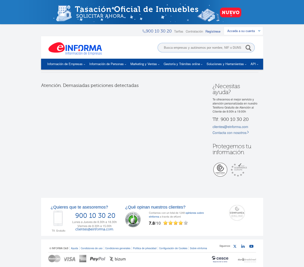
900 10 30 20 (95, 215)
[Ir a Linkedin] (244, 247)
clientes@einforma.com (230, 126)
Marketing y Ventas (143, 64)
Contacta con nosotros (230, 132)
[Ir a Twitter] (236, 247)
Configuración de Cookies (173, 248)
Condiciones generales (117, 248)
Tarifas (178, 31)
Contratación (194, 31)
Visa (70, 258)
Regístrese (212, 31)
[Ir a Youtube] (252, 247)
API (253, 64)
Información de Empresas (65, 64)
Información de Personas (106, 64)
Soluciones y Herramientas (225, 64)
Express (83, 258)
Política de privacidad (145, 248)
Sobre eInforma (198, 248)
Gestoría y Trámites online (182, 64)
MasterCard (54, 258)
